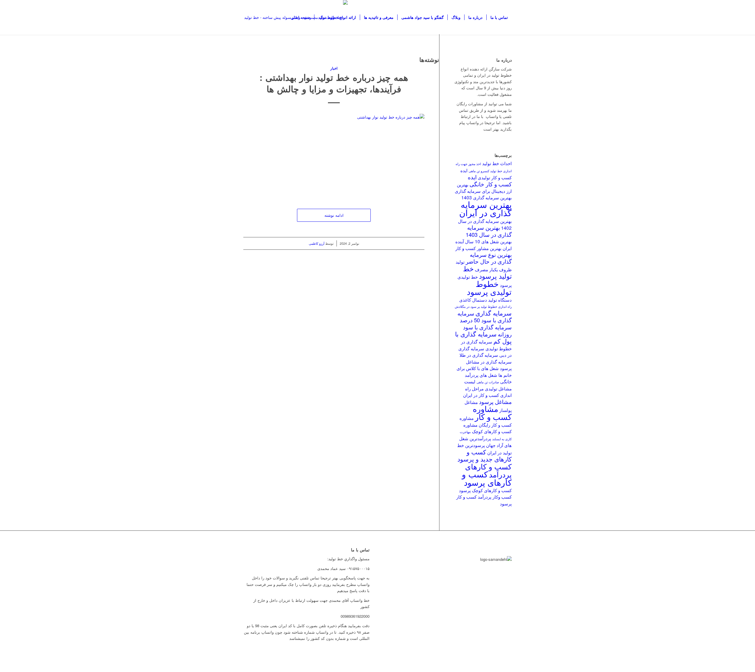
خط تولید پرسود (487, 272)
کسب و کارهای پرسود (487, 478)
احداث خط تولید (497, 163)
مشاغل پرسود (495, 401)
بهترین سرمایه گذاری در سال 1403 (489, 231)
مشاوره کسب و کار (492, 412)
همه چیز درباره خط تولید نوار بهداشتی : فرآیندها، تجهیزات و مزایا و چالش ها (334, 83)
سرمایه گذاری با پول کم (483, 337)
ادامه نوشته (334, 215)
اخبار (333, 68)
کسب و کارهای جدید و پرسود (484, 455)
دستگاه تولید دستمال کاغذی (485, 299)
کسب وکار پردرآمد (495, 496)
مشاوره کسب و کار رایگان (485, 421)
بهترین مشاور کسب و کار (478, 248)
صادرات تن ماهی (488, 382)
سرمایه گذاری (493, 312)
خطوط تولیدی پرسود (489, 287)
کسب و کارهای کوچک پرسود (485, 490)
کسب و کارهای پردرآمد (488, 470)
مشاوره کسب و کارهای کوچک (487, 427)
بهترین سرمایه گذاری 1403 (486, 197)
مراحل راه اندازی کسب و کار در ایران (487, 391)
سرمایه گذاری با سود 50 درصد (484, 316)
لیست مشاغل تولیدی (488, 384)
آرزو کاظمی (316, 243)
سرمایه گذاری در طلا (478, 354)
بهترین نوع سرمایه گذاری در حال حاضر (489, 258)
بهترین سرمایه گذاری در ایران (485, 208)
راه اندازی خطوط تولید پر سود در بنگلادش (483, 306)
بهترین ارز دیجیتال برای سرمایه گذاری (483, 187)
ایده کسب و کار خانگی (490, 180)
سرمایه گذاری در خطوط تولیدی (486, 344)
